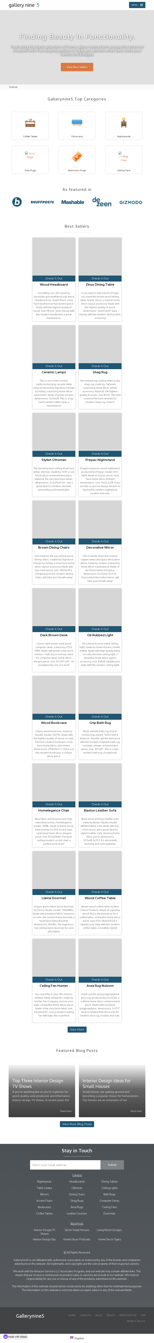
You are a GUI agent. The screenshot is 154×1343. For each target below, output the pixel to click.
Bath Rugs (109, 1194)
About (111, 1315)
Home (72, 1315)
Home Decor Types (109, 1239)
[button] (137, 5)
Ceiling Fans (109, 1207)
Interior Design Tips (44, 1239)
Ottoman (77, 1187)
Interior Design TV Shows (44, 1231)
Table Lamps (44, 1187)
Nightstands (44, 1181)
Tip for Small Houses (77, 1230)
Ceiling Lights (110, 1187)
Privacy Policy (136, 1321)
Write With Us (127, 1315)
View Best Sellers (77, 67)
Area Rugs (77, 1207)
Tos (143, 1315)
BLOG (99, 1315)
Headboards (77, 1181)
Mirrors (44, 1194)
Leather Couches (77, 1213)
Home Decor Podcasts (76, 1239)
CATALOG (85, 1315)
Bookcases (44, 1207)
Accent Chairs (44, 1200)
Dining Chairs (77, 1194)
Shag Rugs (77, 1200)
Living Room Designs (109, 1230)
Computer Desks (109, 1200)
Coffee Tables (44, 1213)
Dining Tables (109, 1181)
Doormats (109, 1213)
